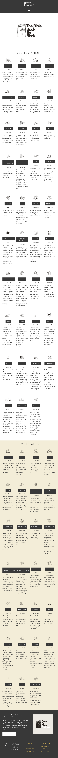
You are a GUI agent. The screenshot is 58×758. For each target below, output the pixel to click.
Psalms (36, 203)
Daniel (36, 279)
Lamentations (9, 279)
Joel (8, 321)
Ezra (36, 161)
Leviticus (35, 66)
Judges (36, 97)
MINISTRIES (30, 748)
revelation (35, 684)
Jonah (49, 321)
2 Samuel (22, 128)
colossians (49, 527)
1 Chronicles (8, 162)
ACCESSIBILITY (46, 751)
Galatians (8, 527)
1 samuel (8, 128)
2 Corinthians (50, 491)
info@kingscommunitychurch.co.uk (19, 748)
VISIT (30, 743)
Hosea (49, 279)
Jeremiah (49, 238)
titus (8, 609)
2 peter (22, 644)
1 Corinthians (36, 491)
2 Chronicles (22, 162)
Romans (22, 490)
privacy (46, 748)
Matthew (8, 457)
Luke (36, 457)
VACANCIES (30, 751)
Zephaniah (50, 363)
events (30, 746)
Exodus (22, 66)
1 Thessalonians (9, 570)
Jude (22, 684)
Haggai (8, 405)
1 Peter (8, 644)
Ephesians (22, 527)
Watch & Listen (9, 734)
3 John (8, 684)
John (50, 457)
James (49, 609)
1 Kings (36, 128)
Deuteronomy (9, 97)
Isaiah (36, 238)
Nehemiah (49, 161)
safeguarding (46, 746)
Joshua (22, 97)
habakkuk (36, 363)
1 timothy (36, 569)
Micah (8, 363)
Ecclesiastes (9, 238)
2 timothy (49, 569)
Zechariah (22, 405)
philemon (22, 609)
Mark (22, 457)
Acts (8, 490)
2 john (49, 644)
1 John (35, 644)
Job (22, 203)
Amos (22, 321)
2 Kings (49, 128)
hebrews (35, 609)
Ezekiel (22, 279)
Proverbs (49, 203)
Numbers (49, 66)
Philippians (36, 527)
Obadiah (36, 321)
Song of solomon (22, 239)
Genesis (8, 66)
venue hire (46, 743)
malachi (36, 405)
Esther (8, 203)
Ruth (50, 97)
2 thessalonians (23, 570)
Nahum (22, 363)
